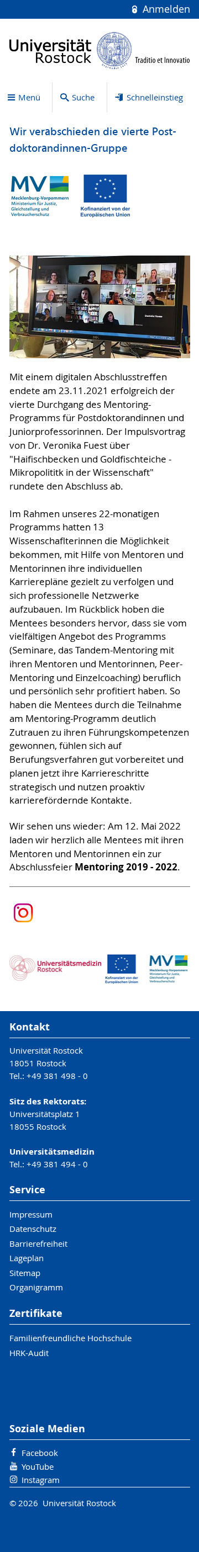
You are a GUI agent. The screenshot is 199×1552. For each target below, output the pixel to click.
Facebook (40, 1452)
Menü (29, 97)
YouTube (38, 1466)
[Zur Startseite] (99, 50)
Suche (83, 97)
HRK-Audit (29, 1352)
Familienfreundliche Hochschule (70, 1337)
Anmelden (165, 9)
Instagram (41, 1479)
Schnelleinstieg (155, 97)
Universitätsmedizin (52, 1151)
